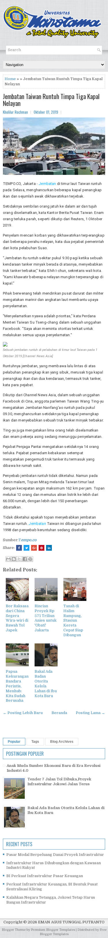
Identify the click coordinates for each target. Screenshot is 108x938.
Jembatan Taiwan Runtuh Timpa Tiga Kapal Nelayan (51, 100)
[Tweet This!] (26, 548)
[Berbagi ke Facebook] (25, 559)
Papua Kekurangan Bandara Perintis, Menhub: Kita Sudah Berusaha (17, 686)
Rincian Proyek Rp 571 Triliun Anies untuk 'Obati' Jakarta (45, 618)
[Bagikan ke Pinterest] (30, 559)
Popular (14, 742)
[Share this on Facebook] (19, 548)
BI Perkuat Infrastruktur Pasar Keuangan (44, 876)
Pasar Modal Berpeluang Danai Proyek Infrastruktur (55, 854)
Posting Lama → (90, 713)
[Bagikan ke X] (19, 559)
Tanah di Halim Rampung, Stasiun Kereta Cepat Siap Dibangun (73, 620)
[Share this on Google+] (34, 548)
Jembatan (47, 183)
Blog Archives (61, 742)
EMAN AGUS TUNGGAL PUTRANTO (71, 922)
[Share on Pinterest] (41, 548)
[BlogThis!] (14, 559)
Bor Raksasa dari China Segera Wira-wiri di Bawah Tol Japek (17, 618)
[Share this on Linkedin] (49, 548)
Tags (35, 742)
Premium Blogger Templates (53, 930)
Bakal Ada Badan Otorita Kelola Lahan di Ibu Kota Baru (46, 683)
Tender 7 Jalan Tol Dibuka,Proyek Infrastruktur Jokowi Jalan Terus (59, 781)
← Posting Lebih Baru (23, 713)
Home (10, 79)
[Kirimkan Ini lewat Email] (8, 559)
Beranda (59, 713)
